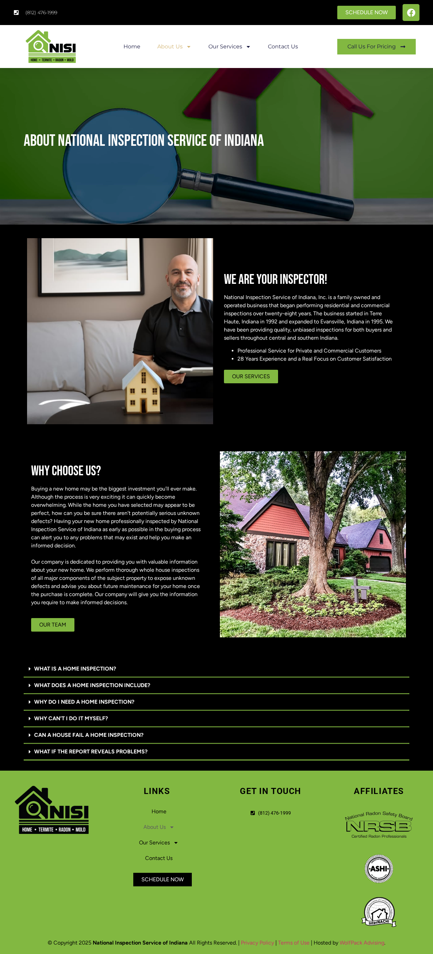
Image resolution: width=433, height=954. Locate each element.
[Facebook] (411, 12)
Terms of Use (294, 942)
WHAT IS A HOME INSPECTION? (75, 668)
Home (131, 46)
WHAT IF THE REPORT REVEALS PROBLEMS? (90, 751)
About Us (170, 46)
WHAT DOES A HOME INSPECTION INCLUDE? (92, 685)
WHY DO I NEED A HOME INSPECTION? (84, 702)
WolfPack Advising (362, 942)
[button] (216, 669)
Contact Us (283, 46)
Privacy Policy (257, 942)
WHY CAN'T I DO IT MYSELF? (71, 718)
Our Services (225, 46)
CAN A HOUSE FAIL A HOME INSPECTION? (88, 735)
